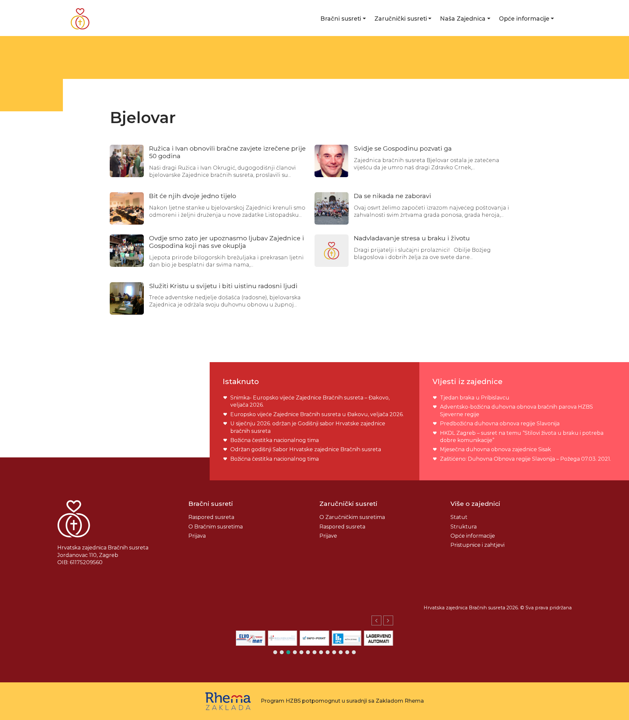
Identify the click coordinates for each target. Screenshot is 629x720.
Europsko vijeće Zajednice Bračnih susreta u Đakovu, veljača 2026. (317, 414)
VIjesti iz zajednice (467, 381)
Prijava (197, 536)
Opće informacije (524, 18)
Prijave (328, 536)
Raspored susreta (211, 517)
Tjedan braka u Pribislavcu (474, 398)
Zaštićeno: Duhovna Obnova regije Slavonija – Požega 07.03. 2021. (525, 459)
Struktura (463, 527)
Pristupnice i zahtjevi (477, 545)
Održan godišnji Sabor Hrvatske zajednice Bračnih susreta (305, 449)
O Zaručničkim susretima (352, 517)
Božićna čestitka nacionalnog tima (275, 440)
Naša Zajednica (463, 18)
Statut (458, 517)
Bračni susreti (340, 18)
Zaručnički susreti (400, 18)
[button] (388, 620)
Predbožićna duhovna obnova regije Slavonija (500, 423)
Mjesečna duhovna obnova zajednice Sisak (495, 449)
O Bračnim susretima (215, 527)
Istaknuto (241, 381)
